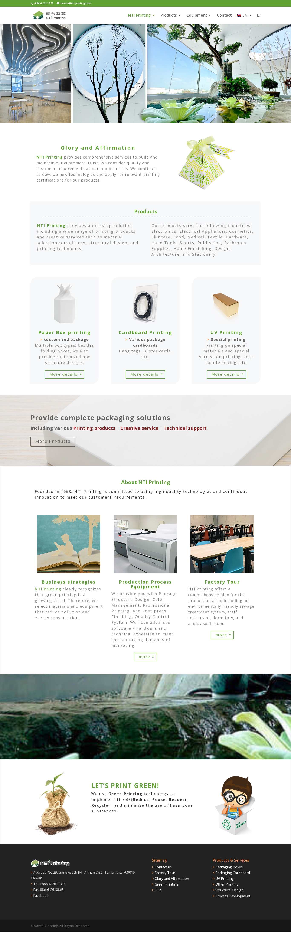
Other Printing (226, 884)
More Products (53, 441)
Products (168, 16)
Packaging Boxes (228, 867)
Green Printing (165, 884)
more (144, 656)
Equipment (197, 16)
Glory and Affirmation (170, 878)
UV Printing (223, 878)
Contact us (163, 867)
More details (63, 374)
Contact (224, 16)
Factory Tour (163, 872)
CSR (156, 890)
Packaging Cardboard (231, 872)
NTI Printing (139, 16)
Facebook (41, 895)
